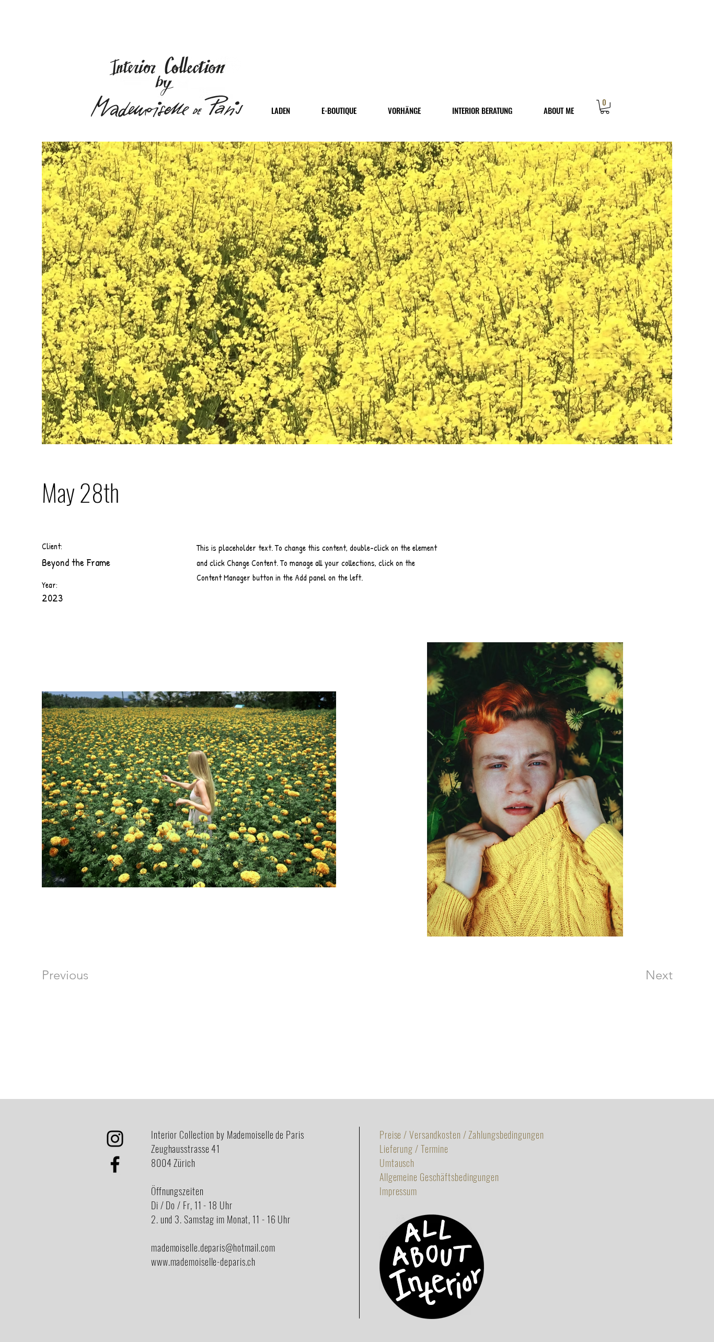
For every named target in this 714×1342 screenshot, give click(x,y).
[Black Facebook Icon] (115, 1164)
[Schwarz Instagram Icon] (115, 1139)
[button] (604, 107)
